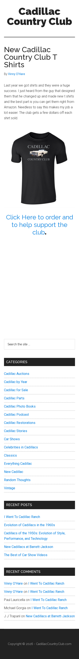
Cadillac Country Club (39, 16)
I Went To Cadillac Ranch (22, 517)
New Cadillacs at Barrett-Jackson (28, 547)
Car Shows (12, 439)
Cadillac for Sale (16, 390)
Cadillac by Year (15, 382)
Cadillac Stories (15, 431)
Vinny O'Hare (13, 583)
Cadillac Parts (14, 398)
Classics (10, 455)
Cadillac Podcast (16, 415)
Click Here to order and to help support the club (39, 225)
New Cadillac (13, 472)
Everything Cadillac (18, 464)
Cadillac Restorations (19, 423)
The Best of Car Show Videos (25, 555)
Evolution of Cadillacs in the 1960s (29, 525)
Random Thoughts (17, 480)
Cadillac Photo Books (20, 406)
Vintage (9, 488)
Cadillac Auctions (16, 374)
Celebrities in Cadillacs (21, 447)
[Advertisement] (39, 279)
